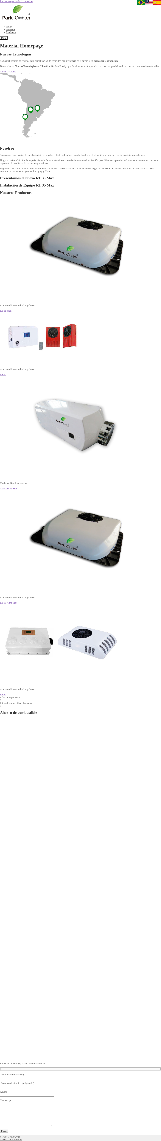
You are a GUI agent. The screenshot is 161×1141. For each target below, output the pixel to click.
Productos (11, 32)
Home (9, 26)
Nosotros (10, 29)
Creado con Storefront (11, 1139)
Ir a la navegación (9, 1)
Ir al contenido (25, 1)
